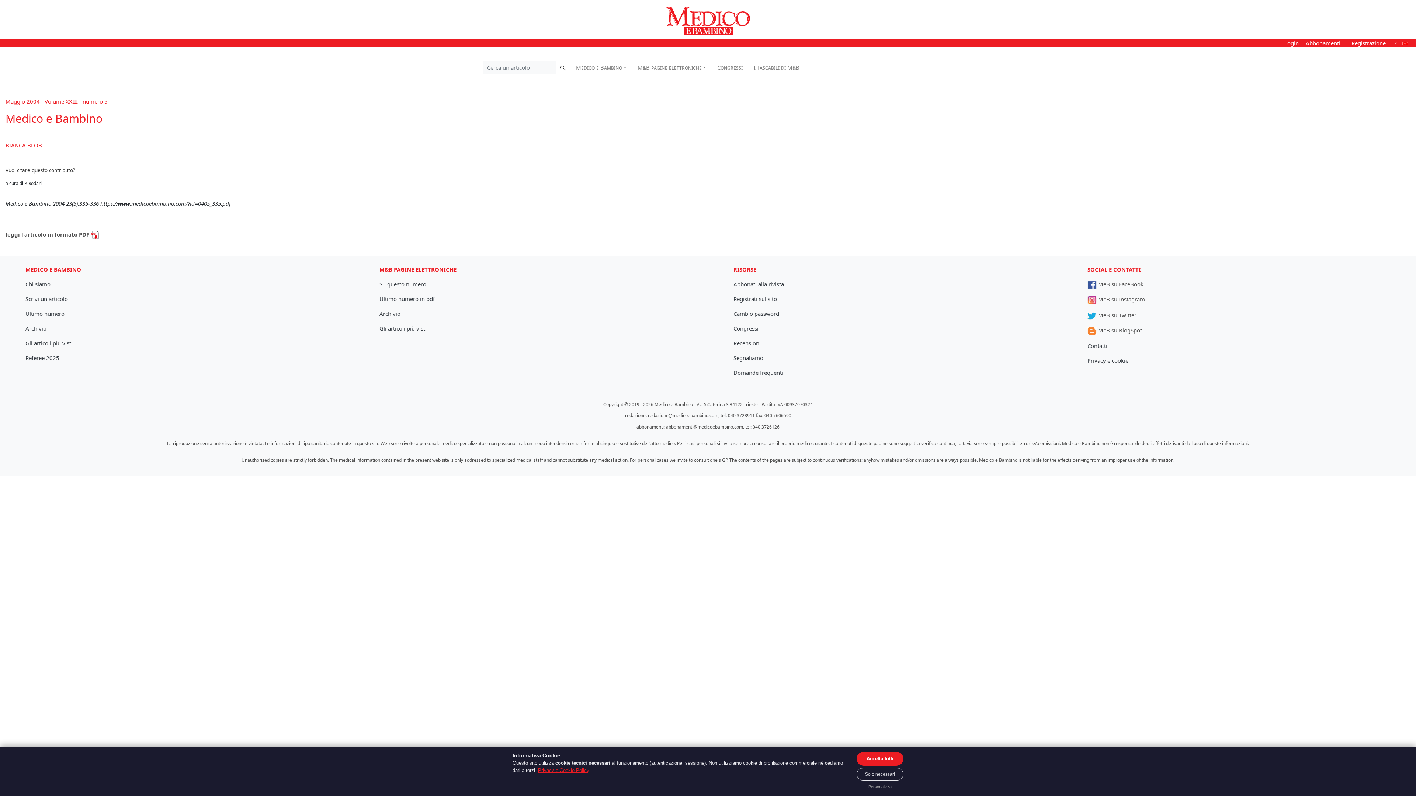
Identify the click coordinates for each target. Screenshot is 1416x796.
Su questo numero (402, 284)
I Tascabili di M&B (776, 67)
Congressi (730, 67)
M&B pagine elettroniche (670, 67)
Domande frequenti (758, 372)
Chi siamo (38, 284)
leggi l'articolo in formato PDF (48, 234)
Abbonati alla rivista (758, 284)
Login (1291, 43)
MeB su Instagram (1121, 299)
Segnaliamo (748, 358)
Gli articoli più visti (49, 343)
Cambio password (756, 313)
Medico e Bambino (599, 67)
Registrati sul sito (755, 299)
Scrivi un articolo (46, 299)
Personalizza (880, 787)
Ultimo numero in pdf (407, 299)
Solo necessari (880, 774)
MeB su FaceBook (1120, 284)
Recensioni (747, 343)
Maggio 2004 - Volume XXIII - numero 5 (57, 101)
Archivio (35, 328)
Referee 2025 (42, 358)
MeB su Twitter (1116, 315)
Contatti (1097, 345)
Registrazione (1368, 43)
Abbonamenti (1323, 43)
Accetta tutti (880, 758)
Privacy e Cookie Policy (563, 770)
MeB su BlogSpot (1119, 330)
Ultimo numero (45, 313)
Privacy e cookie (1107, 360)
